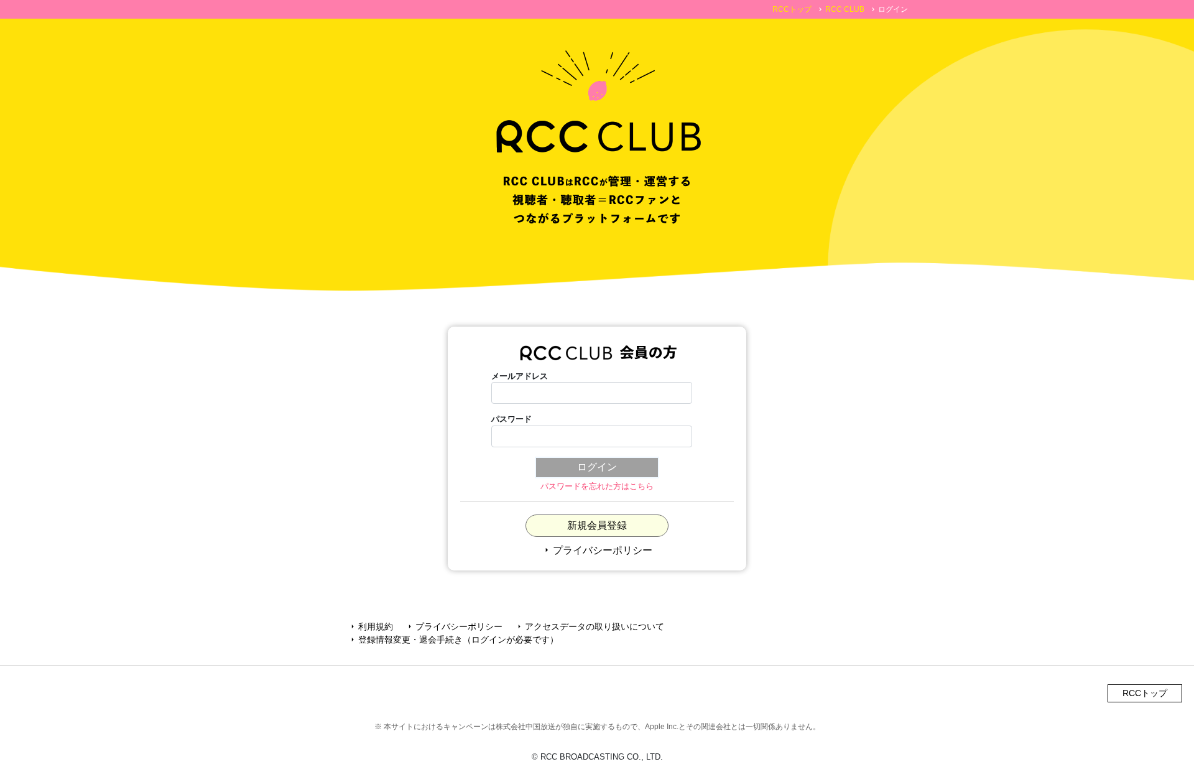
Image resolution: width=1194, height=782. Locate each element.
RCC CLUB (844, 9)
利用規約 (370, 626)
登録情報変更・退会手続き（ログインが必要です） (453, 640)
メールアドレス (519, 376)
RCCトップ (792, 9)
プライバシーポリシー (597, 550)
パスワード (511, 419)
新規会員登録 (597, 525)
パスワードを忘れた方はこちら (597, 486)
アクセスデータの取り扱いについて (589, 626)
